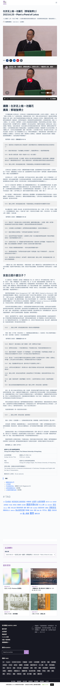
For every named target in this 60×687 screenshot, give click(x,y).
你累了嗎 (47, 501)
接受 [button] (52, 684)
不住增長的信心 (10, 486)
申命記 (31, 510)
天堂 (46, 504)
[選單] (56, 2)
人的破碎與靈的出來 (11, 490)
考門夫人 (44, 510)
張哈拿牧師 (19, 507)
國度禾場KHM (32, 504)
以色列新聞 (41, 501)
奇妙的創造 (50, 504)
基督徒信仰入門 (10, 482)
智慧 (31, 507)
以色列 (34, 501)
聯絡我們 (4, 634)
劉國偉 (19, 504)
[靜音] (51, 98)
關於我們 (4, 629)
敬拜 (28, 507)
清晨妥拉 (52, 507)
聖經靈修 (42, 681)
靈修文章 (37, 513)
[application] (30, 98)
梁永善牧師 (35, 507)
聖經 (49, 510)
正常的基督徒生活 (10, 488)
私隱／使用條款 (6, 639)
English (8, 501)
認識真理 (30, 681)
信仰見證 (54, 501)
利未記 (10, 504)
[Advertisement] (30, 527)
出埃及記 (6, 504)
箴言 (41, 510)
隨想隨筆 (19, 681)
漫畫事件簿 (13, 510)
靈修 (32, 513)
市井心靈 (13, 507)
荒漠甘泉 (54, 510)
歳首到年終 (41, 507)
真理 (35, 510)
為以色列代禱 (20, 510)
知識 (38, 510)
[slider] (54, 98)
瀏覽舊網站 (5, 642)
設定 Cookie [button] (45, 684)
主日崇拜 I (22, 21)
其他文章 (7, 551)
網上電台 (13, 681)
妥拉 (54, 505)
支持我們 (4, 631)
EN (4, 501)
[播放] (5, 98)
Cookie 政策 (5, 637)
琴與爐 (27, 510)
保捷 (51, 501)
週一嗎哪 (26, 513)
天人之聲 (41, 504)
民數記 (46, 507)
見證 (21, 513)
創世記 (15, 504)
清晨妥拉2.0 (6, 510)
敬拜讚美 (36, 681)
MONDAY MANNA (18, 501)
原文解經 (24, 504)
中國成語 (28, 501)
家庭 (9, 507)
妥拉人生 (5, 507)
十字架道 (8, 484)
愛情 (25, 507)
